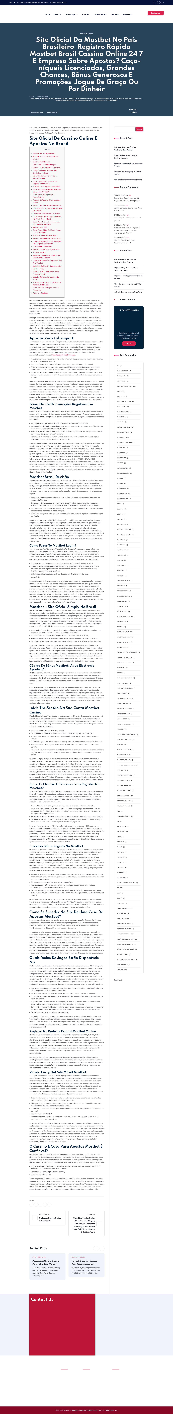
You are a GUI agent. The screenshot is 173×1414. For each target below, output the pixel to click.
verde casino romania (125, 949)
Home (31, 96)
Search (139, 129)
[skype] (49, 1205)
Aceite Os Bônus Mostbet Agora (45, 235)
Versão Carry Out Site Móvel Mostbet (47, 205)
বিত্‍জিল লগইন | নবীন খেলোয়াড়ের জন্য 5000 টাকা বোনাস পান (127, 173)
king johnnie (122, 719)
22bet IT (120, 514)
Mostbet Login (38, 269)
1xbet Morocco (123, 473)
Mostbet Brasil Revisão (41, 162)
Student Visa (68, 1391)
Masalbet (120, 729)
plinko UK (120, 857)
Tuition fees (67, 1380)
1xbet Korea (121, 458)
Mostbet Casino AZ (124, 739)
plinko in (120, 852)
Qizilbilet (120, 867)
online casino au (123, 795)
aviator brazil (122, 524)
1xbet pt (120, 478)
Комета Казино (122, 964)
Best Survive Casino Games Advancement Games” (124, 241)
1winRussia (121, 417)
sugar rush (121, 913)
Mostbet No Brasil (40, 227)
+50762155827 (118, 1384)
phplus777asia (119, 205)
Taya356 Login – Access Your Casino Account (84, 1262)
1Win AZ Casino (122, 371)
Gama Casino (122, 693)
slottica (120, 903)
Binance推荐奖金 (120, 237)
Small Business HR (123, 908)
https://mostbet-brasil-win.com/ (63, 355)
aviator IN (121, 540)
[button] (95, 1248)
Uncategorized (42, 96)
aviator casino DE (124, 529)
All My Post (128, 343)
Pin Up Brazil (121, 826)
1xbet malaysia (122, 468)
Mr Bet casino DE (123, 780)
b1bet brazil (121, 565)
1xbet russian (122, 493)
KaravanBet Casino (124, 708)
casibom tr (121, 621)
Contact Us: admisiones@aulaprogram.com (33, 3)
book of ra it (122, 611)
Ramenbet (120, 872)
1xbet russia (121, 488)
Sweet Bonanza (123, 918)
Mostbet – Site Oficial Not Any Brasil (46, 168)
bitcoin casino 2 (123, 596)
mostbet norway (123, 760)
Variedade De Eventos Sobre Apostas (47, 266)
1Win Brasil (121, 376)
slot (119, 893)
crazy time (121, 668)
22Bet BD (120, 509)
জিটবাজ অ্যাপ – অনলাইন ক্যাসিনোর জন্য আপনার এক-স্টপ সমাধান (128, 165)
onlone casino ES (123, 801)
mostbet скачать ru (124, 775)
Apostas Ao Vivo (39, 252)
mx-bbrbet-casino (124, 790)
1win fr (119, 391)
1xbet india (121, 452)
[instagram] (43, 1384)
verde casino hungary (125, 939)
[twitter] (36, 1205)
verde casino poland (125, 944)
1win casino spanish (124, 386)
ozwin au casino (123, 806)
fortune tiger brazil (125, 688)
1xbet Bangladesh (123, 427)
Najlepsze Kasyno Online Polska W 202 (50, 1219)
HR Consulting (122, 703)
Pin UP (119, 821)
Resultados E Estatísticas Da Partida (46, 214)
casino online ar (123, 642)
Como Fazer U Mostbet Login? (44, 165)
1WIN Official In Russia (125, 401)
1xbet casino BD (123, 437)
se (118, 888)
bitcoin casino (122, 591)
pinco (119, 836)
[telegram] (45, 1205)
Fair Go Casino (122, 683)
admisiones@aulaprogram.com (124, 1378)
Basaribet (120, 575)
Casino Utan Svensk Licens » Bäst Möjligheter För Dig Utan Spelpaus (127, 199)
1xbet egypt (121, 447)
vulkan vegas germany (126, 959)
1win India (120, 396)
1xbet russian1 (122, 499)
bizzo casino (122, 601)
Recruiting (121, 877)
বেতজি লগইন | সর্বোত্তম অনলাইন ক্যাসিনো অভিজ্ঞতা (128, 180)
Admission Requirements (68, 1375)
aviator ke (121, 545)
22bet (119, 504)
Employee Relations (124, 678)
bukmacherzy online (125, 616)
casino (120, 627)
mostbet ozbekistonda (126, 765)
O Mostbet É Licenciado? (42, 247)
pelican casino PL (123, 816)
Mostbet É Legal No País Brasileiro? (46, 249)
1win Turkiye (121, 406)
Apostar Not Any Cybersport (44, 154)
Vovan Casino (122, 954)
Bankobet (120, 570)
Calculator (67, 1398)
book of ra (121, 606)
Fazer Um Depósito (40, 293)
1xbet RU (120, 483)
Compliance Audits (124, 662)
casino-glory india (124, 657)
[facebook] (31, 1205)
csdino (119, 673)
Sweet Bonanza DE (124, 923)
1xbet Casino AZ (123, 432)
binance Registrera (121, 195)
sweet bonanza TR (124, 929)
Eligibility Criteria (69, 1384)
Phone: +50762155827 (59, 3)
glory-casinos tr (124, 698)
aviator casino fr (124, 534)
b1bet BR (120, 560)
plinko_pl (120, 862)
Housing (66, 1395)
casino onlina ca (123, 637)
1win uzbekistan (123, 412)
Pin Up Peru (121, 831)
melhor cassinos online (126, 734)
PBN (118, 811)
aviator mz (121, 550)
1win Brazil (121, 381)
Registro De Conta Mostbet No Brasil (47, 238)
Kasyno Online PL (123, 714)
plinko (119, 847)
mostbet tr (121, 770)
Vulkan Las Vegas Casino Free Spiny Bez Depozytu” (128, 209)
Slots (119, 898)
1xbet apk (120, 422)
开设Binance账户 (120, 215)
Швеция (120, 970)
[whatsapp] (40, 1205)
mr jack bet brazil (124, 785)
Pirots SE (120, 842)
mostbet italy (122, 755)
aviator (120, 519)
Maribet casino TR (124, 724)
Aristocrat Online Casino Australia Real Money (45, 1262)
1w (118, 365)
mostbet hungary (124, 749)
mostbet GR (121, 744)
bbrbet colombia (123, 580)
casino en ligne (123, 632)
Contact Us (155, 13)
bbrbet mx (121, 586)
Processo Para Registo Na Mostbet (46, 187)
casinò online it (123, 647)
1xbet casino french (124, 442)
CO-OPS (66, 1387)
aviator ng (121, 555)
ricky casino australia (126, 883)
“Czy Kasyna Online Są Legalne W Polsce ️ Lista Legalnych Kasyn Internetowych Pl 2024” (127, 230)
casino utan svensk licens (127, 652)
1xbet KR (120, 463)
